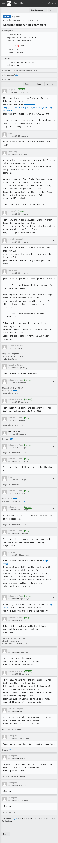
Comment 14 (13, 652)
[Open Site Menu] (3, 3)
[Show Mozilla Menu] (9, 3)
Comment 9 (12, 510)
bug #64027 (29, 104)
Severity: (12, 52)
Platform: (12, 40)
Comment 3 (12, 214)
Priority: (12, 49)
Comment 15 (13, 674)
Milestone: (11, 65)
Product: (12, 35)
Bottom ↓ (29, 84)
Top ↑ (5, 834)
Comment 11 (13, 555)
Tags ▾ (39, 84)
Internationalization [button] (26, 37)
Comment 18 (13, 759)
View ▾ (52, 10)
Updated (11, 348)
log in (15, 818)
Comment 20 (13, 800)
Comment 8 (12, 461)
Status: (13, 62)
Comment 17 (13, 738)
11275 (11, 439)
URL (16, 75)
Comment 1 (12, 136)
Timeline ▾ (50, 84)
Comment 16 (13, 712)
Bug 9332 (16, 16)
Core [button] (20, 35)
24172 (15, 498)
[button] (51, 3)
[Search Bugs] (43, 3)
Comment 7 (12, 402)
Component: (11, 37)
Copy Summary (37, 10)
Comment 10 (13, 533)
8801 (15, 391)
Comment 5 (12, 273)
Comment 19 (13, 785)
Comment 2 (12, 154)
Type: (14, 46)
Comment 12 (13, 599)
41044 (11, 750)
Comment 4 (12, 242)
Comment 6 (12, 368)
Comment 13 (13, 620)
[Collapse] (53, 91)
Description (12, 92)
